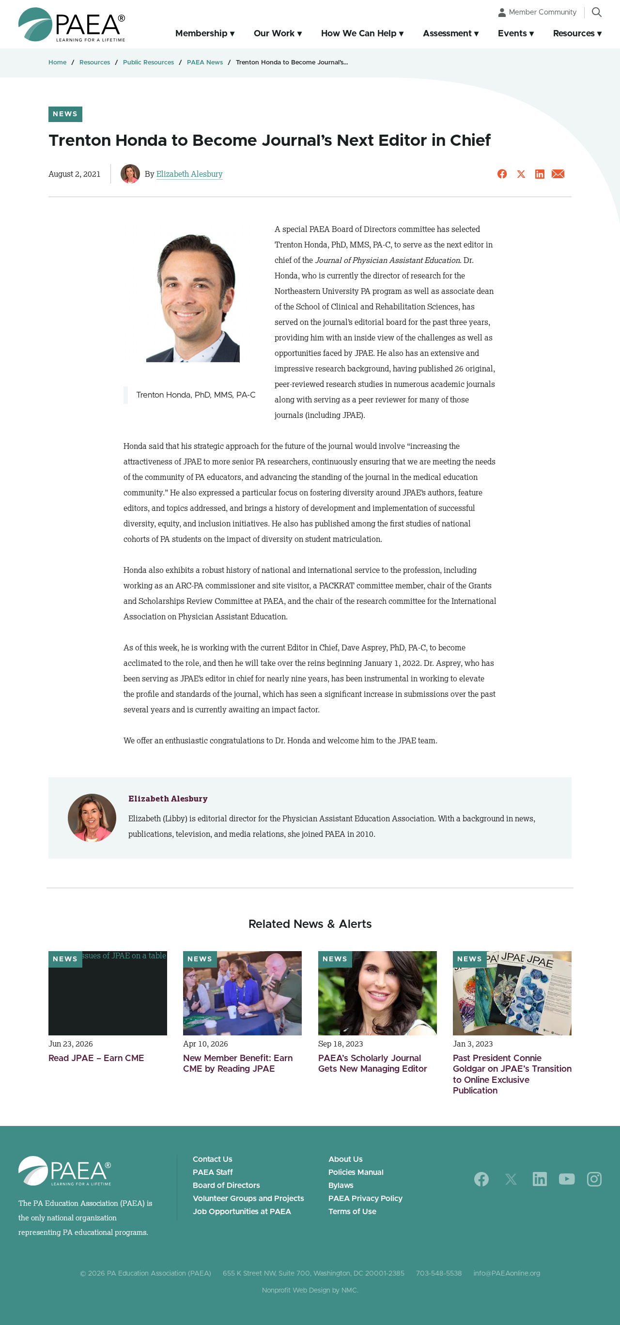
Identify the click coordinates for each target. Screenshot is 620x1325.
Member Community (543, 12)
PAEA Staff (213, 1172)
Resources (94, 63)
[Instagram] (594, 1179)
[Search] (597, 12)
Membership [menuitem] (201, 34)
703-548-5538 (439, 1273)
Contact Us (212, 1159)
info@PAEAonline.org (507, 1273)
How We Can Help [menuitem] (359, 34)
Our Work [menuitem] (274, 34)
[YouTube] (567, 1179)
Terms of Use (352, 1212)
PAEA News (205, 63)
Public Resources (148, 63)
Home (57, 63)
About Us (345, 1159)
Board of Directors (226, 1185)
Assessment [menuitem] (447, 34)
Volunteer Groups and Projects (248, 1198)
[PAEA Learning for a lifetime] (71, 24)
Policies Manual (356, 1172)
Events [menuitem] (512, 34)
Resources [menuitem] (574, 34)
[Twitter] (511, 1179)
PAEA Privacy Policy (365, 1198)
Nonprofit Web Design (296, 1290)
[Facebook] (481, 1179)
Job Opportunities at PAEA (242, 1212)
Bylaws (341, 1185)
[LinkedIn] (540, 1179)
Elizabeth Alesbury (189, 174)
